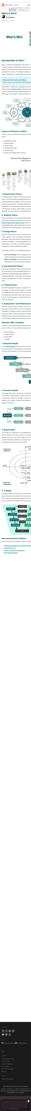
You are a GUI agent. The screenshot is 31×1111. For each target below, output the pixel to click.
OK (29, 1101)
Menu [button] (26, 5)
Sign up (4, 1071)
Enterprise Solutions (8, 1059)
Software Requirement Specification (13, 223)
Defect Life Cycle (10, 548)
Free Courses (6, 1061)
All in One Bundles (7, 1069)
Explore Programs (7, 1064)
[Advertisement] (19, 578)
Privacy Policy (14, 1108)
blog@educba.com (23, 10)
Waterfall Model (10, 346)
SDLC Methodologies (11, 553)
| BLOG (16, 5)
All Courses (5, 1066)
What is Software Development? (14, 550)
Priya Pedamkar (10, 17)
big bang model (16, 89)
